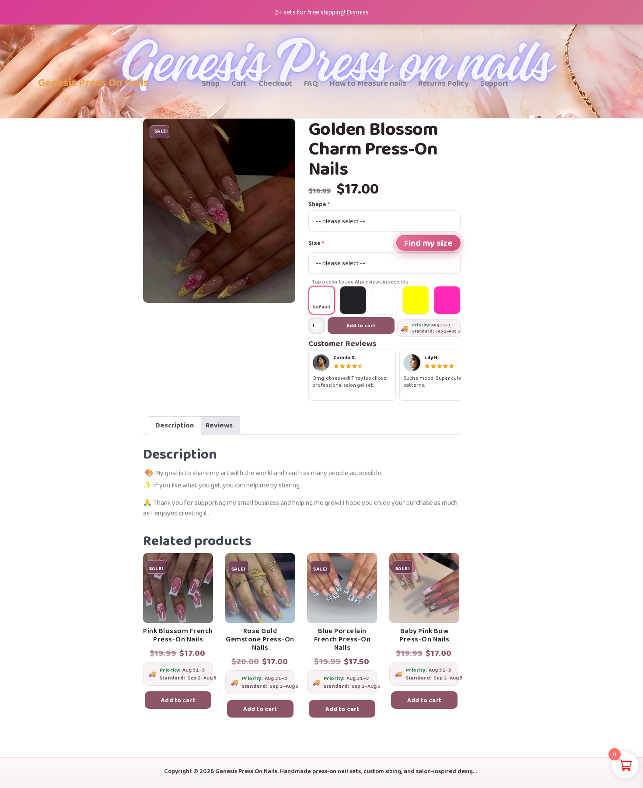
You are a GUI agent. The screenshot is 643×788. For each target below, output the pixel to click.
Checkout (275, 83)
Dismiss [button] (357, 12)
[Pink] (447, 300)
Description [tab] (174, 425)
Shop (211, 83)
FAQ (311, 83)
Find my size (428, 242)
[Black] (353, 300)
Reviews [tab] (219, 425)
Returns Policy (443, 83)
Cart (239, 83)
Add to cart (361, 325)
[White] (384, 300)
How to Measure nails (368, 83)
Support (494, 83)
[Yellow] (416, 300)
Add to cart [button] (178, 700)
